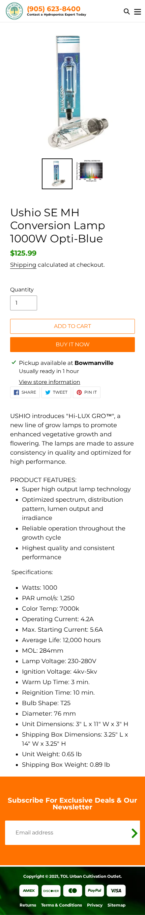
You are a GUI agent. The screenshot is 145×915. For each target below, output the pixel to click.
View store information (49, 382)
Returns (28, 905)
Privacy (95, 905)
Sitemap (116, 905)
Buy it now (73, 344)
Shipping (23, 264)
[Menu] (138, 11)
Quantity (22, 289)
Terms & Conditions (61, 905)
